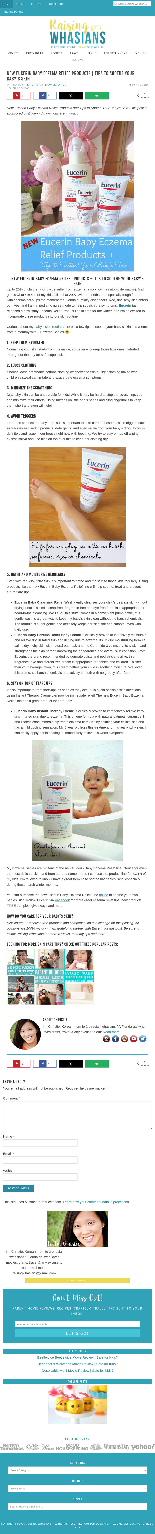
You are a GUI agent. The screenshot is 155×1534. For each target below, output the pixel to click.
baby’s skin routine (48, 327)
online (103, 895)
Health (11, 88)
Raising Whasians (77, 33)
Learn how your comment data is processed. (96, 1202)
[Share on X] (71, 95)
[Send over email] (97, 95)
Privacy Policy (13, 12)
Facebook (62, 900)
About (20, 4)
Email (8, 1154)
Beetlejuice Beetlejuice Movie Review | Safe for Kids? (77, 1357)
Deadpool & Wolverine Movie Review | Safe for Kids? (77, 1364)
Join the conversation (51, 85)
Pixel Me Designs (123, 1524)
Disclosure (57, 4)
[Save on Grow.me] (115, 95)
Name (8, 1136)
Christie (27, 85)
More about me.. (77, 1280)
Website (9, 1171)
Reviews (24, 88)
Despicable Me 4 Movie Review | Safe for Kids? (77, 1370)
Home (6, 4)
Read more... (112, 1032)
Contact (37, 4)
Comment (11, 1098)
